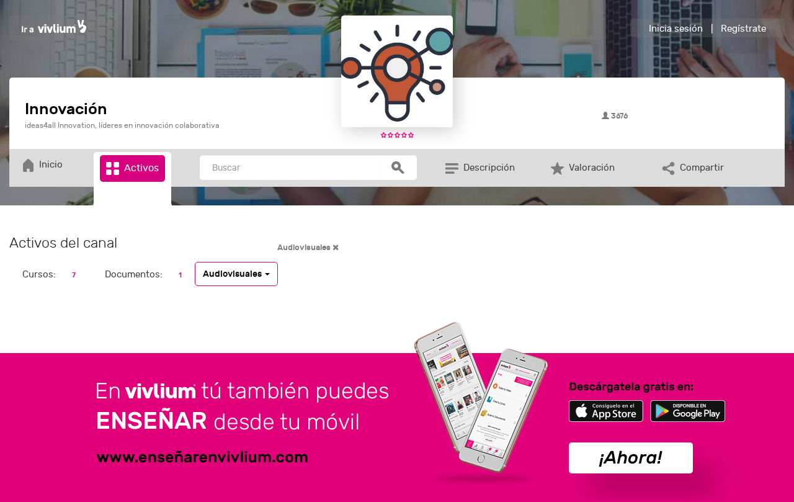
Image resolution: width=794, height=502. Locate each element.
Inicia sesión (676, 29)
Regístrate (743, 29)
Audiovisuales (304, 248)
